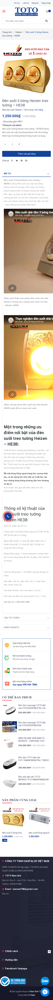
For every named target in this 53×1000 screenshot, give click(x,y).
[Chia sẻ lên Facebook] (11, 160)
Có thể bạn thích (17, 697)
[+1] (26, 160)
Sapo (32, 995)
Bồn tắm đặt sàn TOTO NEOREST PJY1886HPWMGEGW (33, 778)
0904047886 (16, 884)
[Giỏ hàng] (47, 11)
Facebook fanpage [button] (16, 968)
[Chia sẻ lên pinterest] (21, 160)
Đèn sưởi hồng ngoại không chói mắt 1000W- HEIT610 (40, 833)
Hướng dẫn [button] (11, 959)
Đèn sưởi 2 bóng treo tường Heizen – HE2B (13, 833)
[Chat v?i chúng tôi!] (45, 992)
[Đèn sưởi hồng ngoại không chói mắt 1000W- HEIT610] (40, 818)
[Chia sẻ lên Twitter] (16, 160)
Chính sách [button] (11, 951)
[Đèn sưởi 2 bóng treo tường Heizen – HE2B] (13, 818)
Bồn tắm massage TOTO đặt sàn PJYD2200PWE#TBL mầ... (32, 706)
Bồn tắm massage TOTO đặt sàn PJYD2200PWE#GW (31, 724)
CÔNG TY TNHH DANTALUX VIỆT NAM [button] (27, 861)
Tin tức (17, 3)
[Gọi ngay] (8, 516)
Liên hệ (26, 3)
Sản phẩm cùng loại (19, 800)
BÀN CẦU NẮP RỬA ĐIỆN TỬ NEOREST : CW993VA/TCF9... (32, 739)
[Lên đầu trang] (44, 597)
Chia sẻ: (5, 160)
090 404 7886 (30, 684)
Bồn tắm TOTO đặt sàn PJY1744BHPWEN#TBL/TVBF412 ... (33, 760)
